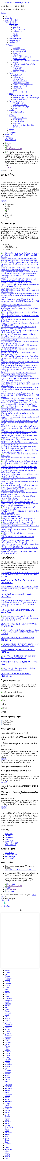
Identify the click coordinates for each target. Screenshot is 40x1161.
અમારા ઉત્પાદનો (10, 22)
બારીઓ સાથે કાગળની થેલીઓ (23, 84)
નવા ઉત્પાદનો (13, 42)
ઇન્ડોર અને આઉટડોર (20, 118)
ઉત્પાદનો (8, 835)
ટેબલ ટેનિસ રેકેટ (18, 121)
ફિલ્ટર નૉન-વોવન (19, 29)
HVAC (11, 130)
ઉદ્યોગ (15, 37)
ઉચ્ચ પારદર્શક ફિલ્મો (20, 86)
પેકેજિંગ (11, 73)
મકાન (15, 25)
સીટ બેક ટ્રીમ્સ (18, 70)
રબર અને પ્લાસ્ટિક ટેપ (20, 92)
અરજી (7, 44)
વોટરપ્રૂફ (12, 132)
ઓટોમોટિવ (16, 27)
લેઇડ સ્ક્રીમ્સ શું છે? (11, 20)
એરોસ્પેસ (16, 66)
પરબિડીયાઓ (17, 75)
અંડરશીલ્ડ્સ (17, 55)
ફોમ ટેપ (15, 90)
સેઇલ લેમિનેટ (17, 119)
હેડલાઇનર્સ (16, 53)
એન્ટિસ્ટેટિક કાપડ (19, 103)
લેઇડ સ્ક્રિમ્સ (13, 24)
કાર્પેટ (11, 114)
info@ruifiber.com (11, 870)
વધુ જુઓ (8, 167)
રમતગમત (12, 116)
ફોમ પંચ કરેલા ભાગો (19, 59)
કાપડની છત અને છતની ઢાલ (22, 95)
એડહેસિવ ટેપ (17, 88)
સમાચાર (7, 136)
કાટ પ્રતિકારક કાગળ (20, 81)
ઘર (6, 16)
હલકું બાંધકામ (13, 62)
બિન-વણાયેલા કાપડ (15, 101)
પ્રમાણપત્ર (9, 138)
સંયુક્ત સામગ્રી (14, 40)
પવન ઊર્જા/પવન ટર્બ (20, 72)
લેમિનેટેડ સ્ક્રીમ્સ (15, 38)
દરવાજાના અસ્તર (19, 49)
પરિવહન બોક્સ (18, 79)
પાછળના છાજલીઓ (19, 51)
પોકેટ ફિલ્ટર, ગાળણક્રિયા (21, 107)
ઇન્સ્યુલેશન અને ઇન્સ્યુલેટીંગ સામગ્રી (26, 97)
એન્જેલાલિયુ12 (6, 906)
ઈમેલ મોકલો (5, 900)
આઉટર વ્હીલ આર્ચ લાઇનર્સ (22, 57)
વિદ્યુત (15, 33)
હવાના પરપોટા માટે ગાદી (21, 83)
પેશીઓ (15, 108)
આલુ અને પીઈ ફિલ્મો (20, 99)
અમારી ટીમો (9, 134)
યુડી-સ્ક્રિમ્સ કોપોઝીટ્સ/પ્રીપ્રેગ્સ (24, 64)
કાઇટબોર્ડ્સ (17, 123)
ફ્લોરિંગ (11, 110)
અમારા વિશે (9, 18)
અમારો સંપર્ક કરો (10, 140)
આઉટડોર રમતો (18, 31)
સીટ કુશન (16, 48)
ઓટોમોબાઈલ (17, 68)
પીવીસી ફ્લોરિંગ (18, 112)
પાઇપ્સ (11, 129)
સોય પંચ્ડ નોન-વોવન (20, 105)
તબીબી (15, 35)
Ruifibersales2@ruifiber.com (26, 870)
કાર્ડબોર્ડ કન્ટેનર (18, 77)
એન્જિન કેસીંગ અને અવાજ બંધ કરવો (26, 60)
